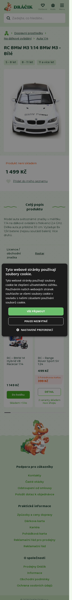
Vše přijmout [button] (36, 311)
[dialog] (34, 300)
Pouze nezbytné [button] (36, 321)
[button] (34, 330)
